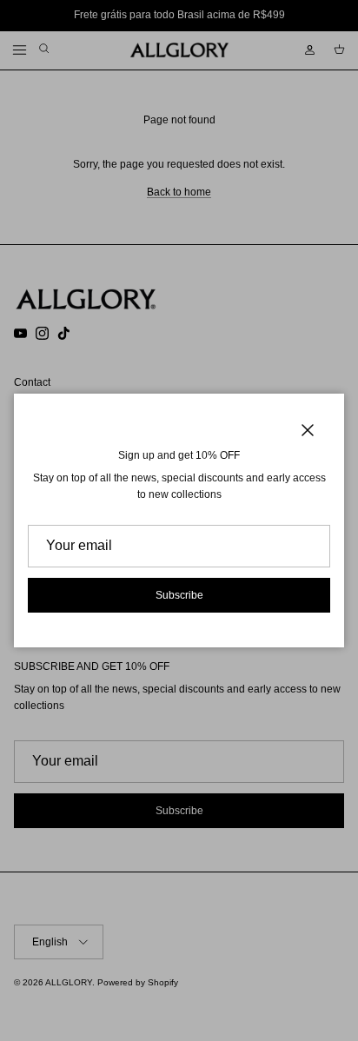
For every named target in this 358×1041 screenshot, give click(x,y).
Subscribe (179, 595)
